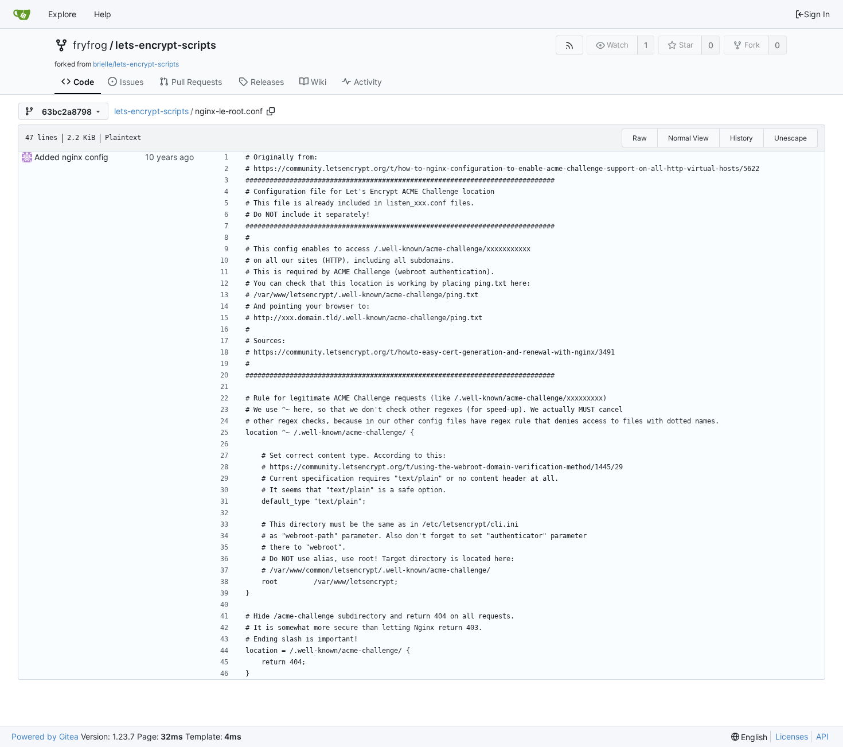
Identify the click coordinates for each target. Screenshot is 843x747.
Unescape (790, 138)
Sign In (817, 14)
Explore (62, 14)
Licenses (791, 736)
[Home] (22, 14)
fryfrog (90, 45)
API (822, 736)
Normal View (688, 138)
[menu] (749, 737)
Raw (640, 138)
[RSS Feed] (569, 45)
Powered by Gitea (45, 736)
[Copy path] (271, 111)
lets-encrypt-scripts (165, 45)
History (741, 138)
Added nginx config (71, 157)
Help (102, 14)
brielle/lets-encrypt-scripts (136, 64)
